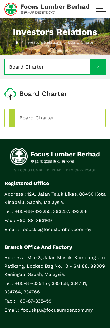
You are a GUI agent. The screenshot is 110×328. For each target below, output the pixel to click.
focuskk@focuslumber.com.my (56, 229)
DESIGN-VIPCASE (81, 170)
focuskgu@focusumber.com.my (57, 310)
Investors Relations (44, 42)
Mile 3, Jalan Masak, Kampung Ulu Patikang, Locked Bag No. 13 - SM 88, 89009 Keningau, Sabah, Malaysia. (54, 266)
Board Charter (81, 42)
